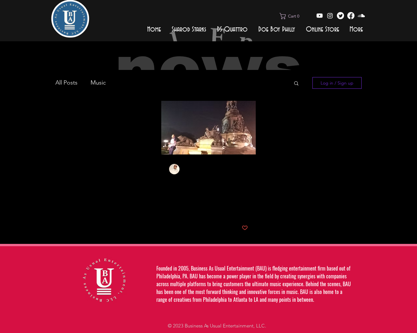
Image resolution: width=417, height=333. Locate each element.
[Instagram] (330, 15)
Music (98, 82)
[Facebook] (350, 15)
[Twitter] (340, 15)
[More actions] (247, 169)
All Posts (66, 82)
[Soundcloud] (361, 15)
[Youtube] (319, 15)
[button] (292, 16)
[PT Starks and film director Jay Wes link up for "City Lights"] (208, 127)
